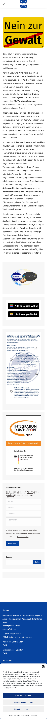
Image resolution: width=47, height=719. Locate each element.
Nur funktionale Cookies (23, 702)
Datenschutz (25, 715)
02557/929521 (16, 634)
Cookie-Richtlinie (14, 715)
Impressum (34, 715)
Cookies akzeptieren (23, 695)
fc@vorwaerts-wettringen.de (20, 637)
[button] (43, 666)
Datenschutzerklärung (23, 537)
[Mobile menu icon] (41, 3)
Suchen (9, 557)
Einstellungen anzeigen (23, 709)
